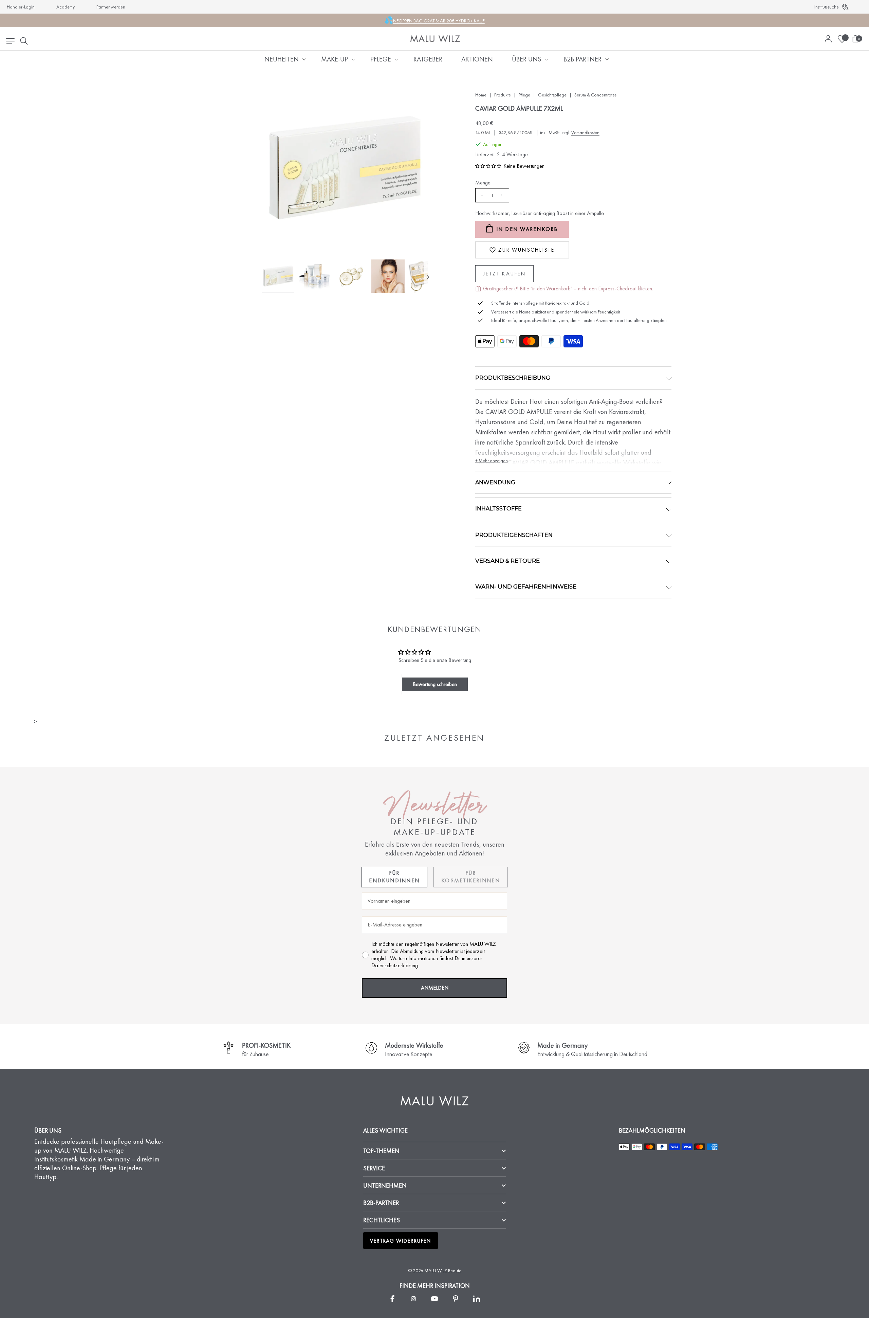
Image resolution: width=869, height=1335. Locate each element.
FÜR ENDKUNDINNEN (394, 876)
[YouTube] (434, 1298)
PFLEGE (380, 59)
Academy (65, 7)
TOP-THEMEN (381, 1151)
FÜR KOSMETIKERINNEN (470, 876)
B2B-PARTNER (381, 1203)
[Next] (427, 276)
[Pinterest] (455, 1298)
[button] (488, 166)
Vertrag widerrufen (400, 1240)
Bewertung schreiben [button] (435, 684)
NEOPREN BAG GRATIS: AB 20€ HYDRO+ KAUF (439, 21)
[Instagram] (413, 1298)
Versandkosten (585, 132)
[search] (24, 41)
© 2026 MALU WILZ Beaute (434, 1270)
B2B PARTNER (582, 59)
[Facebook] (392, 1298)
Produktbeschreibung (512, 378)
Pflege (524, 95)
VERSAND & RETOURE (507, 560)
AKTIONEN (477, 59)
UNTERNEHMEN (385, 1185)
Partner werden (110, 7)
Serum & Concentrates (595, 95)
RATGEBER (427, 59)
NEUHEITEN (281, 59)
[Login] (828, 39)
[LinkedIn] (476, 1298)
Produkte (502, 95)
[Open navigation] (10, 41)
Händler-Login (21, 7)
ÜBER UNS (526, 59)
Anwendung (495, 482)
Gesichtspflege (552, 95)
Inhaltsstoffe (498, 508)
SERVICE (374, 1168)
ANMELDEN (434, 987)
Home (480, 95)
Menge (483, 182)
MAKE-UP (334, 59)
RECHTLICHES (381, 1220)
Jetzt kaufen (504, 273)
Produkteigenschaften (514, 535)
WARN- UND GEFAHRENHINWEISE (525, 586)
